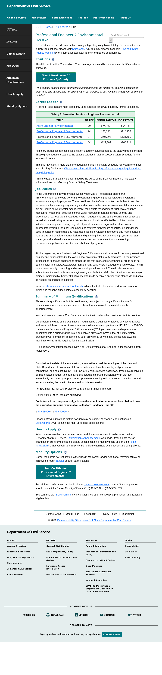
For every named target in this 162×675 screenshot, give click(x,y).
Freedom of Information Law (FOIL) (101, 553)
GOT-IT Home (44, 27)
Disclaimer (128, 514)
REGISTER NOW (111, 634)
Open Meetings (94, 566)
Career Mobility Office (69, 520)
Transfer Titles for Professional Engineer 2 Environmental (56, 472)
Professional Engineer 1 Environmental (60, 131)
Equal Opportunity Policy (59, 552)
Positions (11, 41)
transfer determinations (96, 484)
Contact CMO (53, 514)
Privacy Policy (109, 514)
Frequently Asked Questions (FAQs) (61, 558)
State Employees (62, 18)
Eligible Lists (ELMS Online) (100, 560)
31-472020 (60, 411)
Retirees (83, 18)
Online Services (16, 18)
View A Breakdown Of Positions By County (55, 77)
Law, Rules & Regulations (20, 557)
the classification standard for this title (63, 286)
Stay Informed (14, 563)
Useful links (72, 514)
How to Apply (14, 94)
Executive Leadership (18, 552)
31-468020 (43, 411)
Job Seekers (39, 18)
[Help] (52, 59)
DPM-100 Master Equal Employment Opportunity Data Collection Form (99, 589)
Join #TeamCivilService (19, 569)
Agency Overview (16, 546)
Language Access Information (55, 567)
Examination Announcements (84, 438)
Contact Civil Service (57, 546)
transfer (60, 460)
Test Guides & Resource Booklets (98, 573)
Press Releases (15, 574)
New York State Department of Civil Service (107, 520)
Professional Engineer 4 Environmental (60, 142)
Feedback (90, 514)
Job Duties (12, 65)
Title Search (61, 27)
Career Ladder (15, 53)
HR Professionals (103, 18)
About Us (125, 18)
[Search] (111, 40)
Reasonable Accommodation (61, 574)
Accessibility (132, 546)
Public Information (96, 546)
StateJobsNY (79, 49)
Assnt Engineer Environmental (55, 125)
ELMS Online (63, 494)
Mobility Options (16, 106)
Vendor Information (96, 580)
